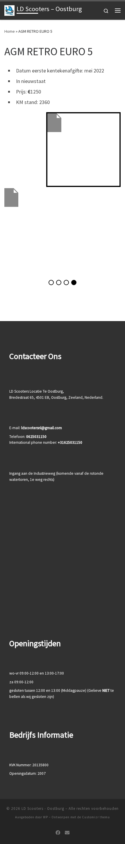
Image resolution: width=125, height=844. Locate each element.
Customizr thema (96, 817)
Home (9, 31)
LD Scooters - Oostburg (43, 808)
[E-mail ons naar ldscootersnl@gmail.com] (67, 832)
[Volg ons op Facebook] (58, 832)
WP (45, 817)
